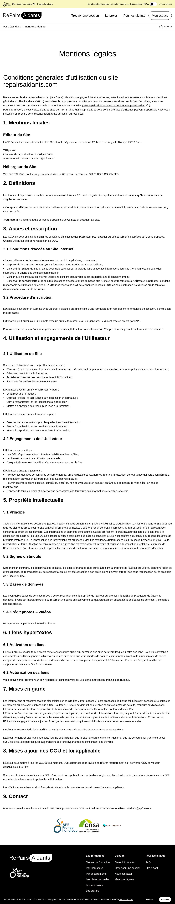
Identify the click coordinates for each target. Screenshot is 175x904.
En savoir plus (126, 900)
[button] (87, 442)
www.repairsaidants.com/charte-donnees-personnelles (114, 105)
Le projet (111, 15)
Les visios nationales (97, 879)
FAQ (148, 862)
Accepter (165, 900)
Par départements (96, 873)
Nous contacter (123, 873)
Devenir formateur (125, 862)
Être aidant (152, 868)
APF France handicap (43, 4)
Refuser (149, 900)
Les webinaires (94, 885)
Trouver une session (85, 15)
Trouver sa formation (98, 862)
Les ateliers (92, 890)
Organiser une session (127, 868)
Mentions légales (124, 879)
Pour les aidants (134, 15)
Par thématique (94, 868)
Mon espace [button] (160, 15)
